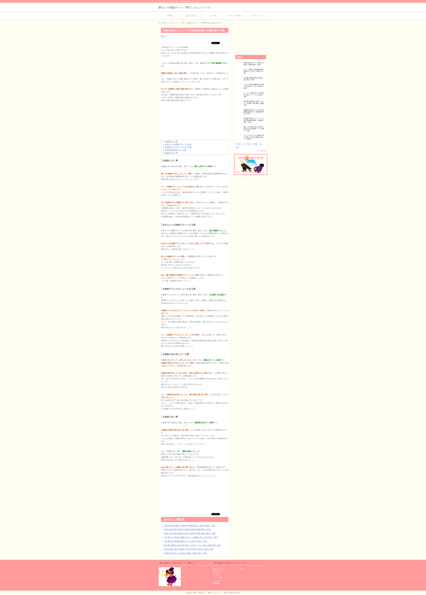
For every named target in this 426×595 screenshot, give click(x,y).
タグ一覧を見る (261, 150)
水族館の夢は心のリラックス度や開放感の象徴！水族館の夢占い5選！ (254, 120)
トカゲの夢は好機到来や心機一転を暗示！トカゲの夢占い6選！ (254, 86)
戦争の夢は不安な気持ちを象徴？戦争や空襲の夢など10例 (187, 529)
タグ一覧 (213, 16)
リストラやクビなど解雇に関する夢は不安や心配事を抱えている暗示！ (254, 137)
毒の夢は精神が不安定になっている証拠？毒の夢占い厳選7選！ (254, 103)
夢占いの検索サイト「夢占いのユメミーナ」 (186, 7)
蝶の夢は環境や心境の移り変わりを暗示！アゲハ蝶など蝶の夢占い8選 (192, 545)
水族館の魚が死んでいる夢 (175, 150)
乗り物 (238, 144)
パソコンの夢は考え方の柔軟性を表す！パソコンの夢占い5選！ (254, 95)
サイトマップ (256, 16)
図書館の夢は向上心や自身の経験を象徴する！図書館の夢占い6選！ (254, 112)
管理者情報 (216, 583)
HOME (169, 16)
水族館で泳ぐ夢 (171, 153)
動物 (255, 144)
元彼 (260, 144)
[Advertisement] (194, 121)
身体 (237, 147)
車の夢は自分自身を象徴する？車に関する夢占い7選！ (186, 541)
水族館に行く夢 (171, 141)
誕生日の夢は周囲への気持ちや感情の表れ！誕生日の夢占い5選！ (190, 526)
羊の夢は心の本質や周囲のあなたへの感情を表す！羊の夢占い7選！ (191, 537)
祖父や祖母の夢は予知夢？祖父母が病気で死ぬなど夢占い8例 (188, 549)
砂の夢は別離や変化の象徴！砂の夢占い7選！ (254, 79)
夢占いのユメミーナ (219, 569)
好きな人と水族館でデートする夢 (178, 144)
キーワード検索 (235, 16)
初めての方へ (191, 16)
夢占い (163, 36)
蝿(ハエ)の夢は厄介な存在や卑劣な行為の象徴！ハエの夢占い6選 (254, 129)
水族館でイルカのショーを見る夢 (178, 147)
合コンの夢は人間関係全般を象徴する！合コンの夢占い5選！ (254, 71)
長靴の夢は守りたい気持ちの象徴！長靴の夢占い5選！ (186, 553)
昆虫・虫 (249, 144)
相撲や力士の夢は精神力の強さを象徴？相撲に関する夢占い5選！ (190, 533)
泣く (243, 144)
